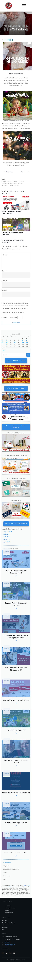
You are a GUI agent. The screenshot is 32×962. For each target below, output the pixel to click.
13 (15, 342)
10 (2, 342)
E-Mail (4, 281)
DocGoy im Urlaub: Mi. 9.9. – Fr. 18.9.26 (16, 753)
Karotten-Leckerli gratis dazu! (16, 815)
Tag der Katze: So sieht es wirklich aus (16, 784)
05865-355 (7, 942)
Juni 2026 (6, 537)
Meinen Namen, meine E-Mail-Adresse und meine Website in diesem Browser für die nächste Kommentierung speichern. (15, 306)
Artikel (5, 872)
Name (4, 271)
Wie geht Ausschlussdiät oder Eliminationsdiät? (16, 661)
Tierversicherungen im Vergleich (16, 845)
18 (6, 344)
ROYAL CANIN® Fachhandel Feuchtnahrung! (16, 206)
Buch (4, 879)
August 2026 (7, 531)
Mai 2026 (6, 539)
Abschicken (16, 322)
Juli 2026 (6, 534)
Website (4, 290)
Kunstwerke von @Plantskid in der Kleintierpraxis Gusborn (16, 628)
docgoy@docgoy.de (10, 944)
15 (23, 342)
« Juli (3, 350)
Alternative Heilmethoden (11, 869)
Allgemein (6, 866)
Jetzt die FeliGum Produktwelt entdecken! (16, 227)
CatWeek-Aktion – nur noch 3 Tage (16, 692)
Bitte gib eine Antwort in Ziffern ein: (13, 312)
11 (6, 342)
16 (27, 342)
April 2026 (6, 542)
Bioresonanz (7, 876)
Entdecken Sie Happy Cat (16, 722)
